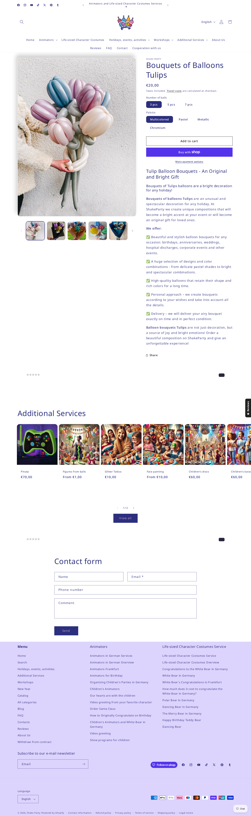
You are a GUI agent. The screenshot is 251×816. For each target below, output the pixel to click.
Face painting (155, 471)
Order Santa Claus (103, 709)
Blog (21, 709)
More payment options (189, 161)
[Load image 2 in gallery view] (56, 230)
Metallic (203, 119)
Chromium (157, 128)
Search (22, 662)
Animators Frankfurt (104, 669)
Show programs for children (110, 740)
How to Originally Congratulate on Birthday (120, 715)
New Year (24, 689)
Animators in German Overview (112, 662)
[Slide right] (132, 231)
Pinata (25, 471)
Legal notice (186, 812)
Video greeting (100, 733)
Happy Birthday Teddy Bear (181, 720)
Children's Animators (105, 689)
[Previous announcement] (83, 5)
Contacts (24, 722)
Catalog (23, 695)
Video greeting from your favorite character (121, 702)
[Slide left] (21, 231)
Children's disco (199, 471)
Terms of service (144, 812)
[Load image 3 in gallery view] (76, 230)
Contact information (80, 812)
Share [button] (154, 355)
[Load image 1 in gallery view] (35, 230)
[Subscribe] (83, 764)
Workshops (25, 682)
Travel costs (174, 90)
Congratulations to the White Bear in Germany (195, 669)
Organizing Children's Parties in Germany (119, 682)
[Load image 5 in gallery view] (118, 230)
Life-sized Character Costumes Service (189, 655)
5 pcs (171, 104)
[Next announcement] (168, 5)
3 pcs (154, 104)
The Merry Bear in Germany (181, 713)
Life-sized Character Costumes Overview (190, 662)
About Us (24, 735)
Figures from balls (74, 471)
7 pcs (189, 104)
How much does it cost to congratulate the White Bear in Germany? (192, 691)
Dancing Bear (171, 726)
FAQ (21, 715)
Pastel (183, 119)
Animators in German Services (111, 655)
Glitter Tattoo (113, 471)
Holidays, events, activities (36, 669)
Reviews (23, 728)
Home (22, 655)
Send (66, 631)
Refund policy (103, 812)
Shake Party (33, 812)
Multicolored (159, 119)
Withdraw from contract (35, 742)
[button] (22, 22)
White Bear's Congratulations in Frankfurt (192, 682)
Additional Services (31, 675)
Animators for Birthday (106, 675)
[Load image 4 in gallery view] (97, 230)
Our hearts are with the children (112, 695)
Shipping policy (166, 812)
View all (125, 518)
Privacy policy (123, 812)
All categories (27, 702)
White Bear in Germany (178, 675)
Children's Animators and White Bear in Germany (117, 724)
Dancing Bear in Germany (180, 707)
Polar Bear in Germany (178, 700)
